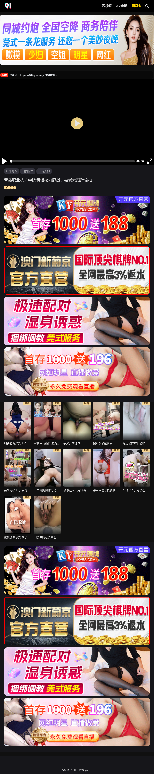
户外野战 (11, 171)
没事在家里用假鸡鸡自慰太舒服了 (77, 490)
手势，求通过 (71, 443)
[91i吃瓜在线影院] (8, 6)
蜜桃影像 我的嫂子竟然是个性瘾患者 (17, 537)
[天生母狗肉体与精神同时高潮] (47, 468)
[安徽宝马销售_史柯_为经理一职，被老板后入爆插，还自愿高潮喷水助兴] (47, 421)
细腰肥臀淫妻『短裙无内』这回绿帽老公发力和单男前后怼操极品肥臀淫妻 (17, 443)
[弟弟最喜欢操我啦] (106, 468)
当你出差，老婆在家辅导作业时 (136, 490)
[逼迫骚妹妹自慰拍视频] (136, 421)
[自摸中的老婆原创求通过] (47, 515)
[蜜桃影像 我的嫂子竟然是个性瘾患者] (17, 515)
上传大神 (44, 171)
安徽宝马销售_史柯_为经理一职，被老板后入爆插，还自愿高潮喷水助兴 (47, 443)
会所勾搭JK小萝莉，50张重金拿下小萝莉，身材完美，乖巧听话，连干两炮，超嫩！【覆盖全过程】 (17, 490)
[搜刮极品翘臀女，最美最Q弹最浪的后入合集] (106, 421)
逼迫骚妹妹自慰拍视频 (136, 443)
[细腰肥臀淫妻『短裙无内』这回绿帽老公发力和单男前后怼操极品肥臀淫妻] (17, 421)
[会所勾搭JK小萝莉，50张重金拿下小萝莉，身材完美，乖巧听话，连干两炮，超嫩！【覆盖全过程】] (17, 468)
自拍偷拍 (27, 171)
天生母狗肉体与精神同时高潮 (47, 490)
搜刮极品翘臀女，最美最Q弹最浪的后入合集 (106, 443)
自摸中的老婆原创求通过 (47, 537)
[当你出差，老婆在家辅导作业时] (136, 468)
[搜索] (147, 6)
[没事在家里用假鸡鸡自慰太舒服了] (77, 468)
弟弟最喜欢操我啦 (104, 490)
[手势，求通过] (77, 421)
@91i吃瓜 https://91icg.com (77, 770)
